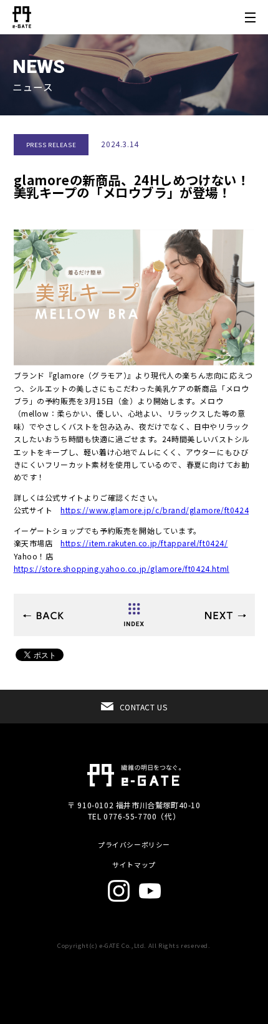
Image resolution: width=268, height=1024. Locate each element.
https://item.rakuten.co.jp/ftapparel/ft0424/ (143, 543)
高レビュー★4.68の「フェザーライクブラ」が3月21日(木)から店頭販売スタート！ (225, 615)
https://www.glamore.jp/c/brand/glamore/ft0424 (154, 510)
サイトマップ (134, 864)
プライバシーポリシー (134, 844)
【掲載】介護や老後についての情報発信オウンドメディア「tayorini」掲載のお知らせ (43, 615)
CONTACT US (144, 707)
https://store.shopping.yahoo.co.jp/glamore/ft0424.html (121, 568)
